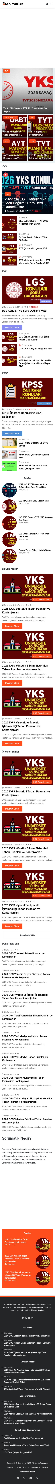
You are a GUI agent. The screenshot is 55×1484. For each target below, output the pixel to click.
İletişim (45, 1467)
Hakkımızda (35, 1467)
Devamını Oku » (12, 327)
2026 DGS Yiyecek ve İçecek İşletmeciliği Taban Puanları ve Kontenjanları (21, 726)
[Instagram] (32, 1317)
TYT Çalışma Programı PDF (33, 248)
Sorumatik (11, 211)
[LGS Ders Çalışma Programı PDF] (9, 349)
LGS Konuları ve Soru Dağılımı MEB (24, 310)
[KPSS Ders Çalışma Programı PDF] (9, 454)
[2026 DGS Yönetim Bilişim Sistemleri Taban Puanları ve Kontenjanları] (43, 1261)
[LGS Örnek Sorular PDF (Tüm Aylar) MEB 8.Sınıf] (9, 337)
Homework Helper (27, 1471)
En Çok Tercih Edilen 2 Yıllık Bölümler (35, 550)
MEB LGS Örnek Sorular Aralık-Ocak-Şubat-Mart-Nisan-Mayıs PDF (35, 363)
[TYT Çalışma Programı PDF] (40, 126)
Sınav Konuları (11, 118)
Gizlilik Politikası (22, 1467)
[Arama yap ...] (47, 5)
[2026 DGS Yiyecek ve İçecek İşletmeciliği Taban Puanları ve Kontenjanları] (43, 1278)
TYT (6, 71)
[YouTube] (29, 1317)
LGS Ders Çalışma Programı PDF (35, 348)
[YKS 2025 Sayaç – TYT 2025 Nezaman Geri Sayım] (9, 223)
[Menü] (51, 5)
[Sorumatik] (12, 4)
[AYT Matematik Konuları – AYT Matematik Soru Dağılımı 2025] (14, 149)
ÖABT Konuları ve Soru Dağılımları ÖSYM (12, 134)
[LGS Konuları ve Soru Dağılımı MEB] (9, 506)
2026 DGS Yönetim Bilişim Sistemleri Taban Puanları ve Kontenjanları (17, 1258)
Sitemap (10, 1467)
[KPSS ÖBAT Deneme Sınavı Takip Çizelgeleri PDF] (9, 466)
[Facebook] (22, 1317)
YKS (32, 118)
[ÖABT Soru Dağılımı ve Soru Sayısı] (9, 443)
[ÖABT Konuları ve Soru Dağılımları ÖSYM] (14, 126)
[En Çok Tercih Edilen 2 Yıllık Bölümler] (9, 237)
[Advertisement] (27, 37)
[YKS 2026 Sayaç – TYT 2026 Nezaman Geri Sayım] (27, 91)
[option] (27, 114)
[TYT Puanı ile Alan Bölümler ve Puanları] (40, 149)
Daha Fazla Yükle (27, 935)
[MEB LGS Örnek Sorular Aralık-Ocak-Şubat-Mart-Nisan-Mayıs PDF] (9, 361)
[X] (26, 1317)
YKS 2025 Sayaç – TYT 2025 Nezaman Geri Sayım (33, 222)
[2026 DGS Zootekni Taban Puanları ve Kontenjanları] (43, 1245)
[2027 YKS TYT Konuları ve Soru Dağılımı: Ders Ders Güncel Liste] (27, 192)
